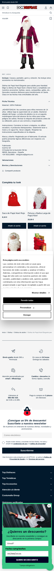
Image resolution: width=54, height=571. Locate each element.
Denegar (27, 315)
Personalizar (25, 308)
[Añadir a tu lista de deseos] (51, 18)
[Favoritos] (8, 7)
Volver (5, 18)
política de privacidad (37, 444)
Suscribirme (27, 450)
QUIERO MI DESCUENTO (27, 560)
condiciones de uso (20, 444)
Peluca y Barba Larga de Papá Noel (39, 214)
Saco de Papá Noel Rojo (13, 213)
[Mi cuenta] (46, 7)
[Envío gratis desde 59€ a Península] (13, 356)
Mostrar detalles (39, 293)
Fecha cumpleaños (15, 548)
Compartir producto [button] (12, 171)
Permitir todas (27, 300)
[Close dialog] (49, 506)
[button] (3, 7)
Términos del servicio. (36, 459)
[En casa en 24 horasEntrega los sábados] (41, 356)
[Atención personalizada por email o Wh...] (13, 375)
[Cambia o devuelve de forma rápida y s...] (41, 375)
